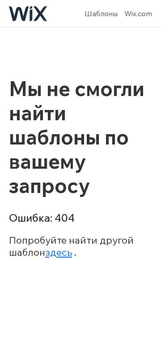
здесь (58, 252)
